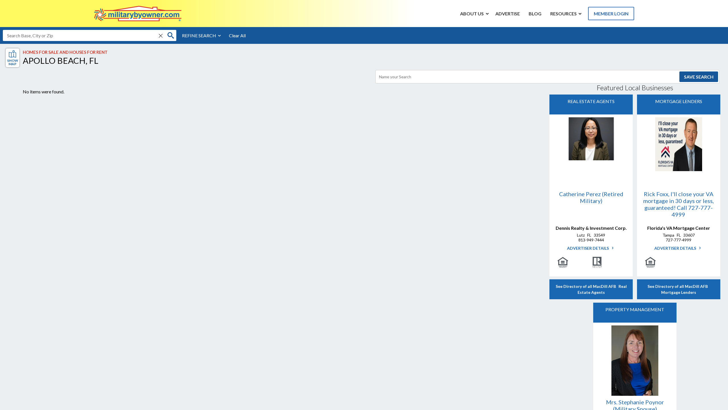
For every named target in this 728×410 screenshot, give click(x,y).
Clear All (237, 35)
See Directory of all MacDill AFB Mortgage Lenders (679, 289)
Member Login (611, 13)
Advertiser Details (588, 248)
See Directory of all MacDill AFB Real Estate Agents (591, 289)
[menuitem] (472, 13)
